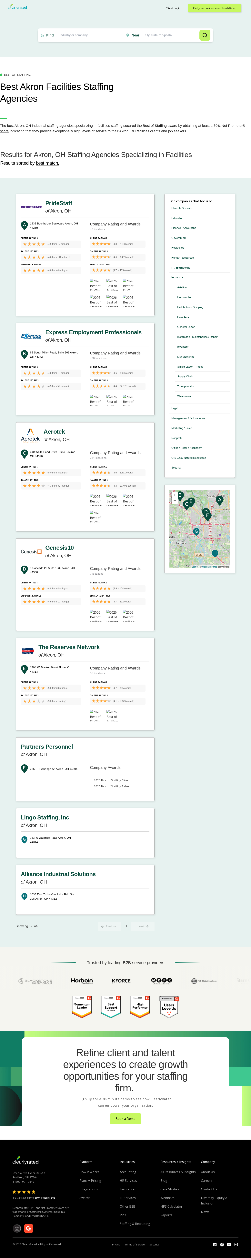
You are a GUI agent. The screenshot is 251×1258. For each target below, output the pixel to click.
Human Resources (182, 257)
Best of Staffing (155, 126)
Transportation (186, 386)
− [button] (175, 500)
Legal (174, 408)
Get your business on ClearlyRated (214, 8)
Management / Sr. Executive (188, 418)
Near (135, 35)
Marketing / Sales (181, 428)
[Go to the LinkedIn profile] (215, 1244)
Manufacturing (185, 356)
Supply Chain (185, 376)
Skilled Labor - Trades (190, 366)
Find (50, 35)
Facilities (183, 317)
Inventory (182, 346)
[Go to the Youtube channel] (229, 1244)
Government (178, 237)
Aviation (182, 287)
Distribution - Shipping (190, 307)
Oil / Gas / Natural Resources (188, 457)
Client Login (173, 8)
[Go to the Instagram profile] (236, 1244)
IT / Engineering (180, 267)
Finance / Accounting (183, 227)
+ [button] (175, 494)
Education (177, 218)
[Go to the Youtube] (222, 1244)
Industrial (177, 277)
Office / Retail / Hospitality (186, 447)
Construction (184, 297)
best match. (47, 163)
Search (204, 35)
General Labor (186, 326)
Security (176, 467)
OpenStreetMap (209, 566)
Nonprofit (176, 438)
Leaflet (195, 566)
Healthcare (177, 247)
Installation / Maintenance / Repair (197, 336)
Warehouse (184, 396)
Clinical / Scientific (181, 208)
